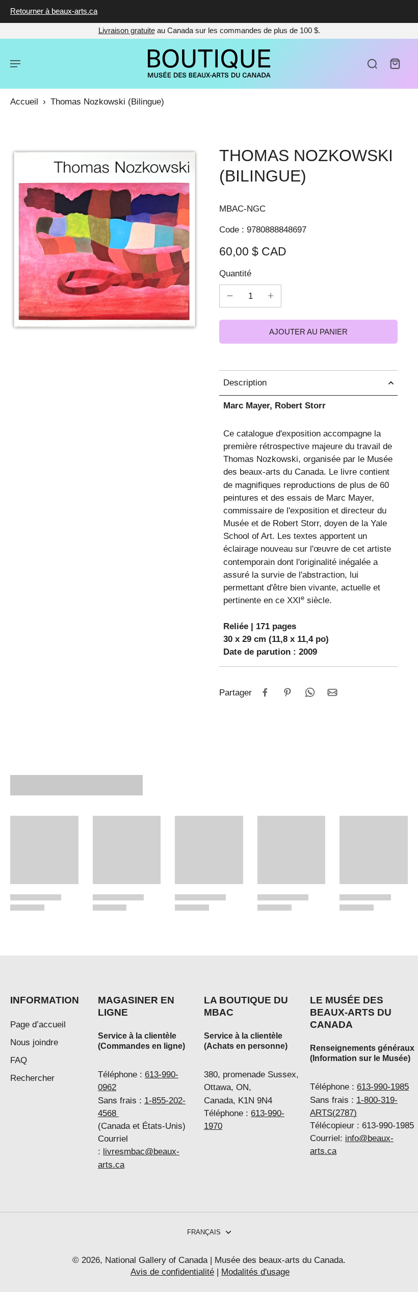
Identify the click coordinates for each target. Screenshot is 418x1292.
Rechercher (32, 1078)
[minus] (230, 295)
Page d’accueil (38, 1024)
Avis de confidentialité (172, 1272)
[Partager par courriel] (332, 692)
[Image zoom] (104, 239)
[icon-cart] (394, 63)
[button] (308, 332)
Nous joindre (34, 1042)
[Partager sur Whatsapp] (310, 692)
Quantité (235, 273)
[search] (372, 63)
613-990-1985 (383, 1087)
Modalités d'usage (255, 1272)
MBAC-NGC (242, 209)
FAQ (18, 1060)
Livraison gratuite (126, 30)
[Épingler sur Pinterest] (287, 692)
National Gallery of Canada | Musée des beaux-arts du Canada (224, 1260)
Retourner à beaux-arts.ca (53, 11)
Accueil (24, 102)
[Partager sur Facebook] (265, 692)
